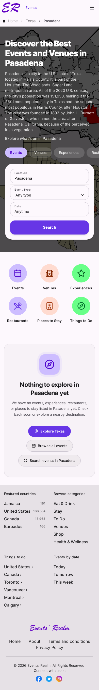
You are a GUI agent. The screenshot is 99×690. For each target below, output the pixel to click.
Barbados (13, 526)
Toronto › (13, 582)
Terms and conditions (69, 641)
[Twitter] (49, 679)
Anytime (21, 211)
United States (17, 511)
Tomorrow (63, 574)
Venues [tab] (40, 152)
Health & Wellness (71, 541)
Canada (11, 518)
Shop (59, 534)
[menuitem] (92, 8)
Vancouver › (15, 589)
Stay (58, 511)
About (34, 641)
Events (31, 7)
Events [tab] (16, 152)
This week (63, 582)
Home (15, 641)
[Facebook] (39, 679)
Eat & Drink (64, 503)
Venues (61, 526)
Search (49, 227)
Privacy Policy (49, 647)
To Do (59, 518)
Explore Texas (52, 431)
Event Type (22, 189)
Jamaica (12, 503)
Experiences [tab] (69, 152)
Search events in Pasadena (52, 460)
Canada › (13, 574)
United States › (18, 566)
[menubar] (92, 7)
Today (59, 566)
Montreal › (14, 597)
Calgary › (13, 605)
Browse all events (53, 445)
